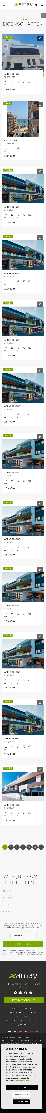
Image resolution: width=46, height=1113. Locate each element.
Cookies (17, 1043)
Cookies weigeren (21, 1102)
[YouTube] (15, 993)
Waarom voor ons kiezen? (22, 1012)
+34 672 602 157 (19, 984)
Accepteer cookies (22, 1087)
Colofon (35, 1040)
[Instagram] (20, 993)
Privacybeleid (7, 927)
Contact (23, 1025)
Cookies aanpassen (21, 1094)
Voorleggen (23, 944)
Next (41, 55)
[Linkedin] (30, 993)
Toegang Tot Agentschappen (22, 1021)
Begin (15, 1008)
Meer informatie (23, 1080)
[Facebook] (25, 993)
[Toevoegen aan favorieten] (40, 38)
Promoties (22, 1016)
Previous (5, 55)
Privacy (6, 1043)
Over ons (27, 1008)
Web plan (30, 1043)
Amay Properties (23, 5)
